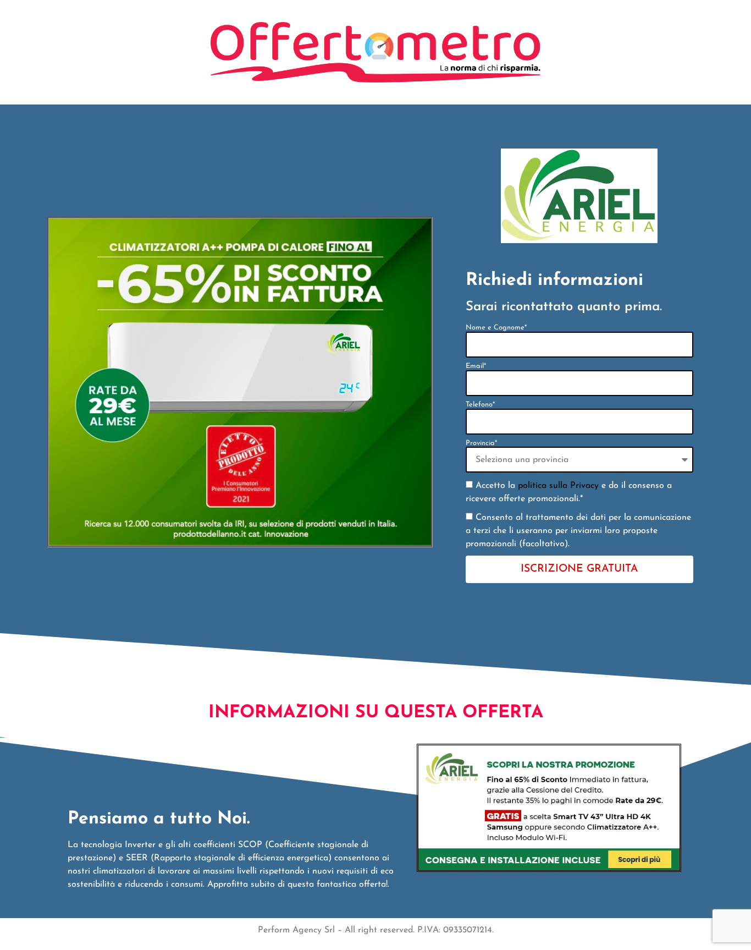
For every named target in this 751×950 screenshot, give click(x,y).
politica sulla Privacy (558, 485)
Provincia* (481, 443)
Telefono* (480, 405)
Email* (476, 366)
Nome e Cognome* (496, 328)
